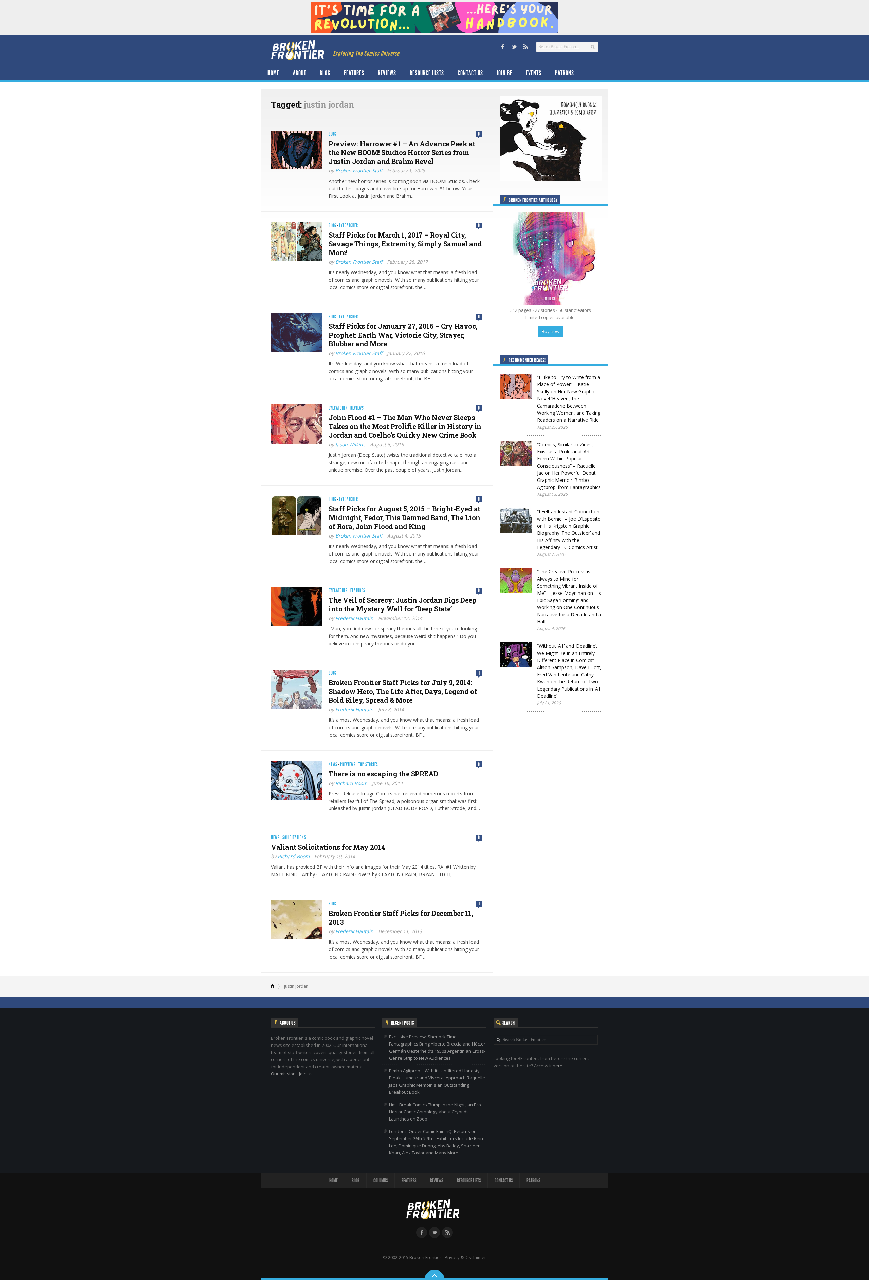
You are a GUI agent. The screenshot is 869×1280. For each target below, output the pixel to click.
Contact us (470, 73)
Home (273, 73)
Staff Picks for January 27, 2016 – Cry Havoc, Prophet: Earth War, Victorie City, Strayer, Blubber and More (403, 335)
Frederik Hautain (354, 618)
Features (354, 73)
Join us (306, 1074)
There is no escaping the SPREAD (383, 773)
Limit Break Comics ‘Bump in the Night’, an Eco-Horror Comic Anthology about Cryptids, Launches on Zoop (435, 1112)
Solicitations (294, 838)
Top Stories (368, 764)
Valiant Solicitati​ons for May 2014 (328, 847)
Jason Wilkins (350, 444)
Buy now (550, 331)
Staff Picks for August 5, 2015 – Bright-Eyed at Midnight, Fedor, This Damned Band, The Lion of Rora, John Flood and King (404, 517)
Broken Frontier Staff (358, 170)
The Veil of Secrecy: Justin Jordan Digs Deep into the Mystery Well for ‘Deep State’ (402, 604)
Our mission (283, 1074)
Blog (325, 73)
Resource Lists (427, 73)
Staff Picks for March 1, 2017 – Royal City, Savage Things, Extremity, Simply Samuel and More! (405, 243)
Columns (380, 1180)
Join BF (504, 73)
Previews (348, 764)
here (557, 1065)
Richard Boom (351, 783)
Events (533, 73)
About (299, 73)
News (333, 764)
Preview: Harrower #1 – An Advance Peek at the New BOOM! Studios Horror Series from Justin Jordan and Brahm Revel (402, 152)
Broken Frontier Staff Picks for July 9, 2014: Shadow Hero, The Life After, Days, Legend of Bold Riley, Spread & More (403, 691)
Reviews (387, 73)
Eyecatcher (348, 225)
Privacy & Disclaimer (465, 1257)
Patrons (564, 73)
